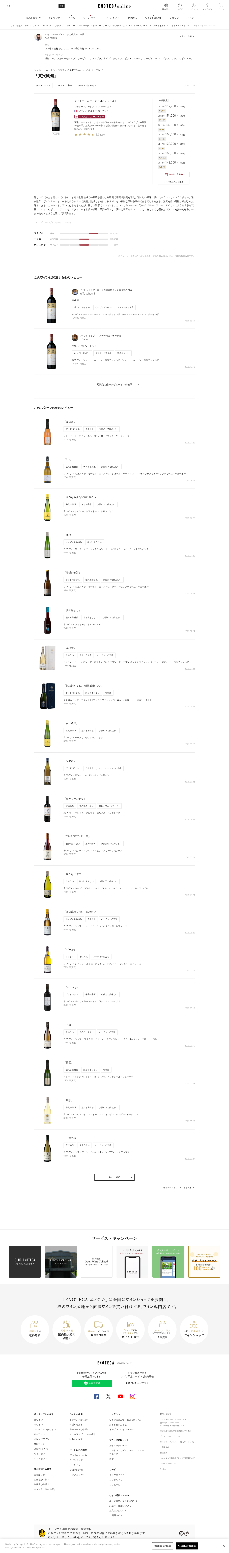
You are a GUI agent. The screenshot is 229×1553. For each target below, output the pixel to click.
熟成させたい (123, 353)
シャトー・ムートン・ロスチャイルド (110, 26)
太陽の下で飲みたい (108, 429)
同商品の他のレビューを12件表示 (114, 384)
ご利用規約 (164, 1447)
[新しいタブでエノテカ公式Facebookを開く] (96, 1396)
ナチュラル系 (89, 467)
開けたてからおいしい (109, 806)
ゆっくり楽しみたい (87, 85)
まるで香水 (86, 504)
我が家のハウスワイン (111, 844)
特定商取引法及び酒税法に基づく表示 (175, 1431)
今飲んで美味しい (109, 994)
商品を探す (32, 17)
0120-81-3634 (180, 1419)
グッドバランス (43, 85)
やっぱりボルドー (104, 307)
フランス (59, 26)
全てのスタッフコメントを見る (177, 1187)
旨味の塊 (70, 806)
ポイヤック (84, 26)
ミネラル (89, 429)
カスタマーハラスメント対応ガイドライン (177, 1442)
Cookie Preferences (168, 1464)
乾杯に (108, 693)
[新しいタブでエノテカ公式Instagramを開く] (132, 1396)
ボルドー (71, 26)
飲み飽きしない (90, 617)
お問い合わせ (165, 1414)
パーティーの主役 (105, 655)
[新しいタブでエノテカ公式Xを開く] (108, 1396)
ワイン (36, 26)
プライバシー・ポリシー (170, 1436)
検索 (61, 6)
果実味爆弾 (71, 504)
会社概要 (163, 1453)
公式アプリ (142, 1383)
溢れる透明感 (72, 467)
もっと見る (114, 1177)
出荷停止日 (174, 1426)
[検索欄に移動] (9, 6)
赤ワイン (47, 26)
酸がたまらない (95, 542)
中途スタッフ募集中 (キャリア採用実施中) (177, 1458)
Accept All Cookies (187, 1546)
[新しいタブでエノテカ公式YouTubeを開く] (120, 1396)
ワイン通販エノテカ (20, 26)
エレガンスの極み (64, 85)
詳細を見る (89, 129)
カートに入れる (176, 174)
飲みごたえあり (86, 1032)
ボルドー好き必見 (125, 307)
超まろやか (84, 1145)
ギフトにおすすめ (82, 307)
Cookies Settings (162, 1546)
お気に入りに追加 (175, 182)
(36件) (103, 135)
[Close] (223, 1545)
